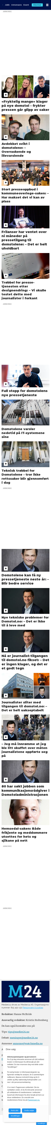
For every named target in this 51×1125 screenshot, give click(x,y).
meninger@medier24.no (24, 1037)
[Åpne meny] (47, 5)
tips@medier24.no (18, 1031)
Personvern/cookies (33, 1007)
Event (26, 5)
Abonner (37, 5)
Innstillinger (41, 1123)
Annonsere (16, 5)
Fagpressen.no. (34, 1100)
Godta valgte (29, 1110)
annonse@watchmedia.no (28, 1043)
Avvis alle (14, 1110)
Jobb (7, 5)
